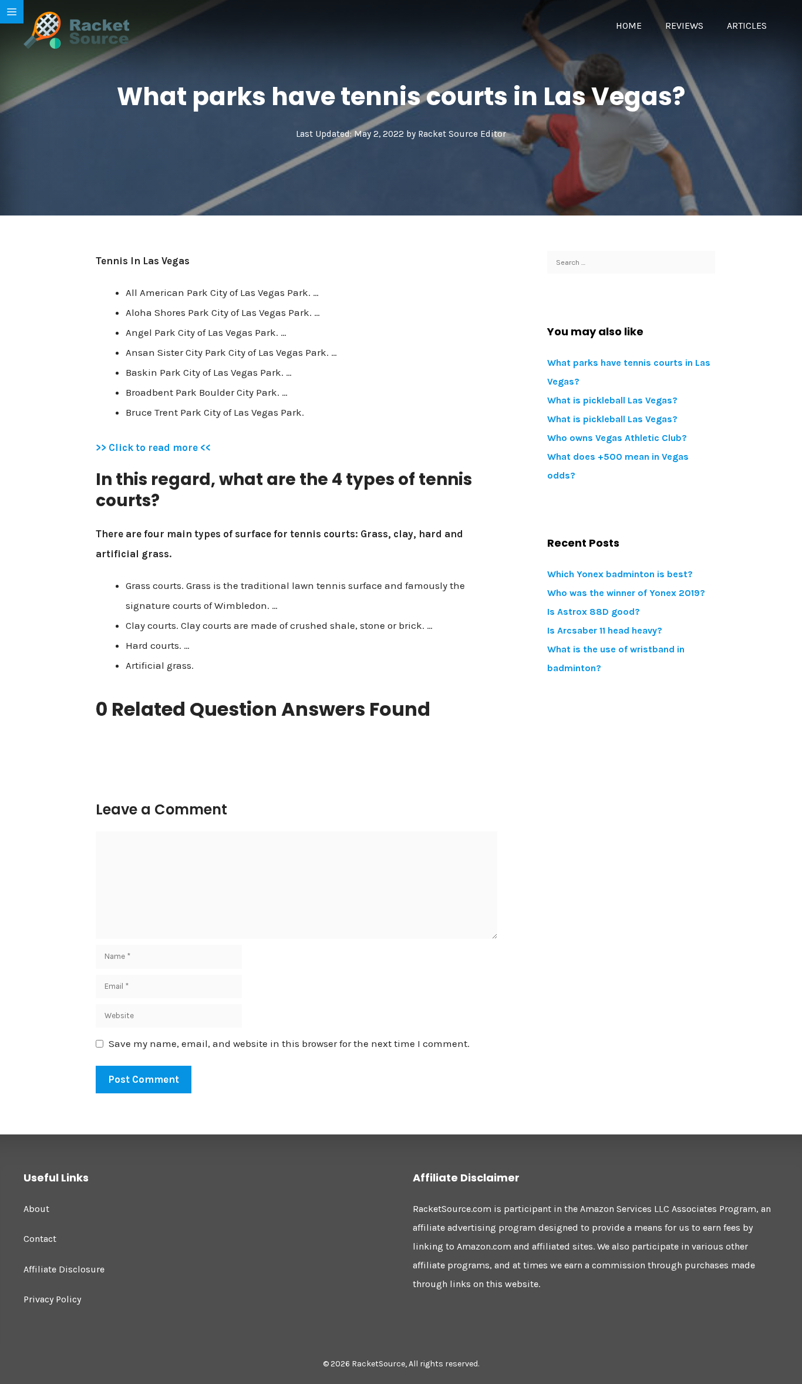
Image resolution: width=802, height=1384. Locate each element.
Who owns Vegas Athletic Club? (617, 437)
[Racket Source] (76, 29)
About (36, 1208)
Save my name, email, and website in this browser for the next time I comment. (289, 1043)
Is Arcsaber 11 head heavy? (604, 630)
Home (629, 25)
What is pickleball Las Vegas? (612, 400)
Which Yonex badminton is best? (620, 574)
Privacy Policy (52, 1299)
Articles (747, 25)
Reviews (684, 25)
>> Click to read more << (153, 447)
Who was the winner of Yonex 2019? (626, 592)
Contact (39, 1238)
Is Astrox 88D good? (593, 611)
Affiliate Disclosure (64, 1269)
